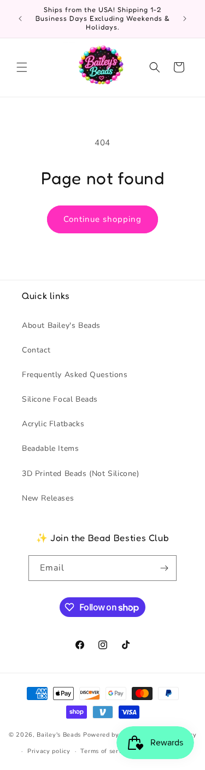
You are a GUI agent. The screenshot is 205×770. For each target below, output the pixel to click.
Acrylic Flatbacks (53, 424)
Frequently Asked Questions (75, 374)
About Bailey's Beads (61, 325)
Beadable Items (50, 448)
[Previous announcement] (20, 19)
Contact (36, 350)
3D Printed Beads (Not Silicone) (80, 473)
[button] (22, 67)
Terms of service (105, 751)
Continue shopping (102, 219)
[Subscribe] (164, 568)
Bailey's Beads (59, 734)
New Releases (48, 498)
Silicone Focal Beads (60, 399)
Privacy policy (49, 751)
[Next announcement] (185, 19)
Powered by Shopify (114, 734)
